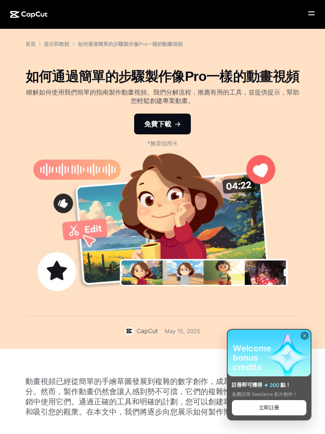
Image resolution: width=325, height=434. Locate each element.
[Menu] (311, 13)
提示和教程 (56, 44)
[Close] (304, 335)
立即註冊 (269, 407)
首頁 (30, 44)
